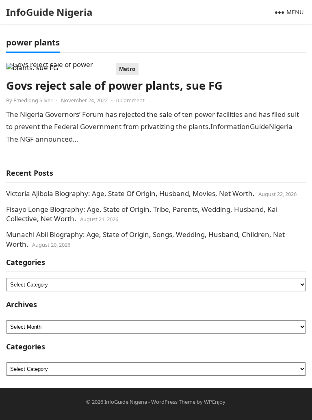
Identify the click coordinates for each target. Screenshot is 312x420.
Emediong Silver (32, 100)
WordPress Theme (173, 401)
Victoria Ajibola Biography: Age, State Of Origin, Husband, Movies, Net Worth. (130, 193)
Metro (127, 69)
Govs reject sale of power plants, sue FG (114, 85)
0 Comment (130, 100)
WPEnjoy (214, 401)
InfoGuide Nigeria (49, 12)
